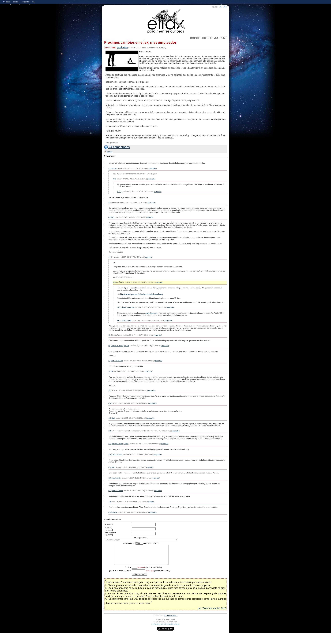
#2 (109, 202)
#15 (109, 467)
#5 (109, 335)
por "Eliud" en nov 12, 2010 (212, 608)
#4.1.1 (119, 307)
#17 (109, 491)
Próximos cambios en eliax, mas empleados (140, 42)
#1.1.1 (119, 192)
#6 (109, 346)
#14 (109, 454)
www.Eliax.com (151, 313)
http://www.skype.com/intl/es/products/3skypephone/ (141, 294)
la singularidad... (171, 616)
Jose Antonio (116, 478)
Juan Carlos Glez (117, 361)
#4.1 (114, 282)
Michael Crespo (117, 444)
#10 (109, 403)
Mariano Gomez (117, 491)
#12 (109, 431)
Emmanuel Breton (117, 346)
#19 (109, 512)
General (109, 152)
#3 (109, 217)
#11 (109, 418)
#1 (109, 168)
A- (221, 7)
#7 (109, 361)
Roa (113, 467)
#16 (109, 478)
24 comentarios (119, 147)
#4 (109, 257)
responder (152, 168)
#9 (109, 390)
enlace (126, 346)
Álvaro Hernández (128, 307)
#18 (109, 501)
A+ (225, 6)
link (112, 371)
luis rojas (114, 168)
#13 (109, 444)
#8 (109, 371)
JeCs (112, 217)
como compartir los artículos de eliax (165, 624)
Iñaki (113, 418)
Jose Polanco (126, 320)
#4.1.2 (119, 320)
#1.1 (114, 179)
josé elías (122, 47)
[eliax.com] (166, 20)
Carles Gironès (117, 454)
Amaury (114, 512)
